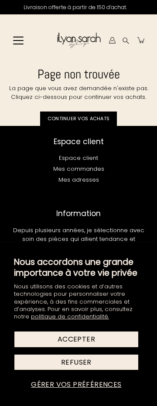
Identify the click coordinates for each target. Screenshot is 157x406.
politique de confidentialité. (70, 316)
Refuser (76, 362)
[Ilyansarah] (79, 40)
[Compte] (112, 40)
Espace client (78, 158)
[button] (126, 40)
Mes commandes (78, 169)
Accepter (76, 339)
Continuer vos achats (79, 118)
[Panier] (141, 40)
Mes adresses (78, 180)
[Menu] (18, 40)
